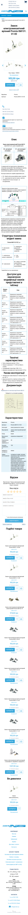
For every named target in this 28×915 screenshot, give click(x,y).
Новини (14, 836)
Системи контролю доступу (14, 859)
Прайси (14, 841)
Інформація (14, 839)
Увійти (23, 524)
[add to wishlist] (17, 85)
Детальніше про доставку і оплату (11, 131)
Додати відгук (13, 89)
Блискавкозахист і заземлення (14, 862)
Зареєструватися (7, 524)
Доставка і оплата (14, 844)
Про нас (14, 834)
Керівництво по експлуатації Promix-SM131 (12, 390)
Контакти (14, 847)
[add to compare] (21, 85)
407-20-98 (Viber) (14, 5)
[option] (14, 48)
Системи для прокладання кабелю (14, 854)
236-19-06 (12, 3)
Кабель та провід (14, 857)
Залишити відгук (15, 554)
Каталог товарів (6, 15)
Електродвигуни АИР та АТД (14, 864)
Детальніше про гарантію (9, 122)
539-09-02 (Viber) (14, 7)
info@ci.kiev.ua (15, 906)
